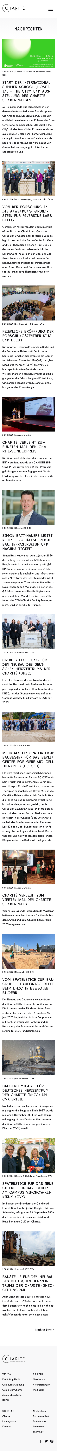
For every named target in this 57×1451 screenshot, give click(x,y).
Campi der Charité (12, 1389)
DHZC (5, 1400)
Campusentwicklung (13, 1384)
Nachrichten (39, 1411)
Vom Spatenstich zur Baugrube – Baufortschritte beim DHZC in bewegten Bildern (28, 986)
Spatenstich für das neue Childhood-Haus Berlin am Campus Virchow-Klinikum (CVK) (27, 1190)
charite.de (38, 1431)
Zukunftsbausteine (11, 1395)
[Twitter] (46, 1441)
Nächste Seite (43, 1329)
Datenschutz (39, 1421)
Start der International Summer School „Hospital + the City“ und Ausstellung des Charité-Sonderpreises (26, 91)
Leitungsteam (9, 1421)
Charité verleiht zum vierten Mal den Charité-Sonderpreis (27, 899)
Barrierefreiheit (41, 1416)
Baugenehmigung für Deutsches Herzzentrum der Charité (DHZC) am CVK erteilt (25, 1092)
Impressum (38, 1426)
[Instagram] (52, 1441)
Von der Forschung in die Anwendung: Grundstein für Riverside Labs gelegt (27, 213)
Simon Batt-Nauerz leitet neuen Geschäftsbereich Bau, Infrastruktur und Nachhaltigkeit (27, 542)
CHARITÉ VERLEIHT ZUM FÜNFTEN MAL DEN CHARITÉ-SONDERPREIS (25, 446)
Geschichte (39, 1379)
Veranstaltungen (41, 1384)
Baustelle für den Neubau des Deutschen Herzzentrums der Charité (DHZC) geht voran (28, 1283)
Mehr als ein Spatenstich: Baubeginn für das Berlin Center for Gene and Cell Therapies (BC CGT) (28, 759)
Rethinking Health (11, 1379)
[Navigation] (50, 9)
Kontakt (6, 1426)
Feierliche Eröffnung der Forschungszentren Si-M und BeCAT (28, 335)
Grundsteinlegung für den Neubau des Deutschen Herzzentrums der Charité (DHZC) (26, 666)
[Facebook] (41, 1441)
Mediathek (38, 1389)
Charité (6, 1416)
